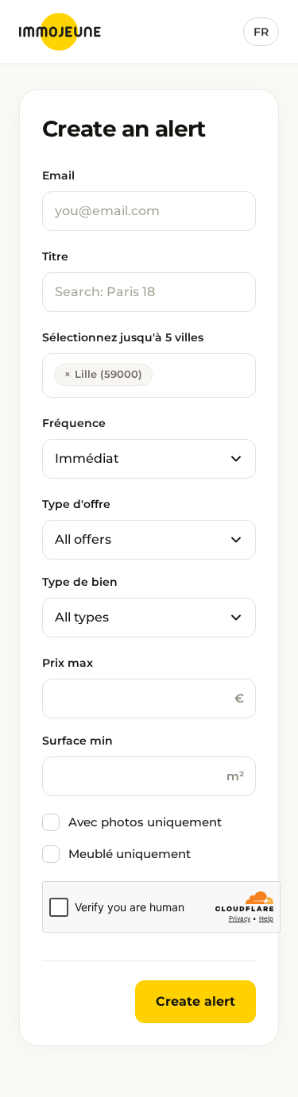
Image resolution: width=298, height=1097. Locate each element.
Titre (55, 256)
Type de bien (80, 582)
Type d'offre (76, 504)
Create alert (195, 1001)
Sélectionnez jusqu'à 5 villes (122, 337)
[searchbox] (161, 373)
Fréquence (74, 423)
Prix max (67, 663)
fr (261, 32)
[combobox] (149, 375)
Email (58, 175)
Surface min (77, 740)
